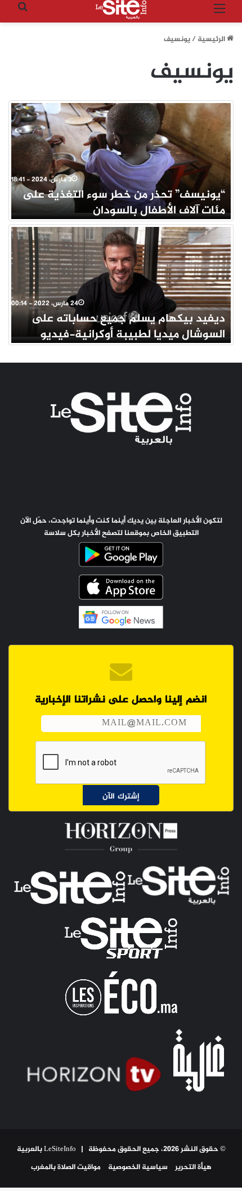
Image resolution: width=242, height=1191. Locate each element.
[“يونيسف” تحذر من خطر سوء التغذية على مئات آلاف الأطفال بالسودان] (121, 158)
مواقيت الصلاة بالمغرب (66, 1167)
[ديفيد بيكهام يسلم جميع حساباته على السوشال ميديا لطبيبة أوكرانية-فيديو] (121, 282)
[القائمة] (219, 13)
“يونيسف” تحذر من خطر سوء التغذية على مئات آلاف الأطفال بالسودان (124, 203)
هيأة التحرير (193, 1167)
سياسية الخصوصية (138, 1167)
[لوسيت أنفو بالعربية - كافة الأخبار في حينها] (121, 9)
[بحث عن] (22, 13)
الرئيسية (212, 39)
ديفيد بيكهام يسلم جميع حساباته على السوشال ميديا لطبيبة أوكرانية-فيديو (128, 327)
